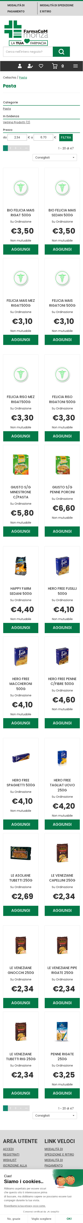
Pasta (7, 109)
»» (26, 148)
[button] (55, 157)
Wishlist (10, 1160)
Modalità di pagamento (16, 8)
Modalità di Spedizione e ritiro (57, 8)
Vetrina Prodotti (16, 122)
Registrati (11, 1154)
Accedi (8, 1149)
